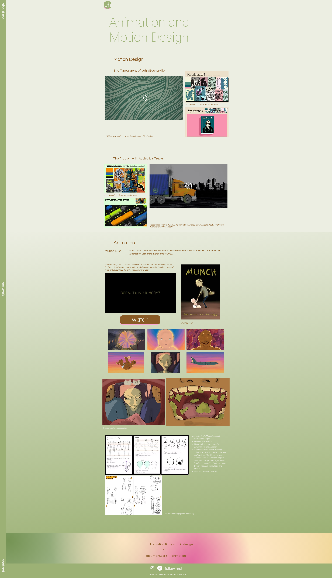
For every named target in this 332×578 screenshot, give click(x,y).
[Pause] (108, 309)
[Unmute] (112, 309)
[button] (3, 289)
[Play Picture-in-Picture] (167, 309)
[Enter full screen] (172, 309)
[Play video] (144, 98)
